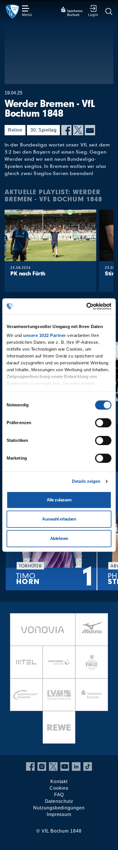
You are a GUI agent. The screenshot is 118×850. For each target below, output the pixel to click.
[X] (78, 130)
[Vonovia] (42, 629)
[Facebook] (66, 130)
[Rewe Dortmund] (59, 727)
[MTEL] (26, 662)
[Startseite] (12, 11)
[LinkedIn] (76, 766)
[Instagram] (42, 766)
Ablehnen (59, 538)
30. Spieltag (43, 130)
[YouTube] (64, 766)
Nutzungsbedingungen (58, 807)
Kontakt (59, 781)
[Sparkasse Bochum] (91, 695)
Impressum (59, 814)
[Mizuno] (91, 629)
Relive (15, 130)
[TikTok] (87, 766)
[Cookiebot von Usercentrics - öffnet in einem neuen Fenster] (86, 306)
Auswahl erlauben (59, 519)
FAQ (59, 794)
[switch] (103, 422)
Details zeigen (86, 481)
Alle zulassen (59, 499)
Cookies (59, 788)
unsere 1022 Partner (44, 335)
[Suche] (108, 11)
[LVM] (59, 695)
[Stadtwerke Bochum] (59, 662)
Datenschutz (59, 801)
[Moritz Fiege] (91, 662)
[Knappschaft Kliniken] (26, 695)
